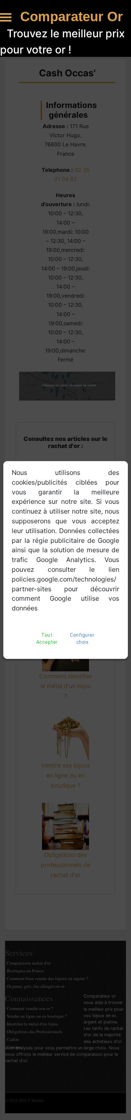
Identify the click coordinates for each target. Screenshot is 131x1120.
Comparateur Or (71, 16)
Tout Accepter (47, 638)
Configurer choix (82, 638)
